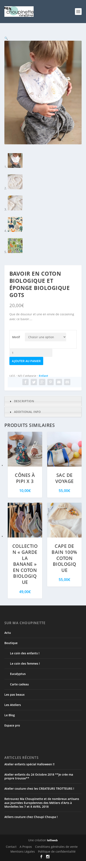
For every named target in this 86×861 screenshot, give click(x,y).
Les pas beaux (14, 695)
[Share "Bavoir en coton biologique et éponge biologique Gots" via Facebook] (25, 382)
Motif (16, 337)
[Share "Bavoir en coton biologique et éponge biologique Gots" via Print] (67, 382)
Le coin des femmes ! (25, 663)
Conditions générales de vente (56, 847)
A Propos (26, 847)
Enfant (43, 376)
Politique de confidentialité (57, 851)
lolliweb (52, 840)
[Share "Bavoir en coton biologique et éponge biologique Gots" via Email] (59, 382)
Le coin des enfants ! (24, 653)
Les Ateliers (12, 705)
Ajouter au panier (26, 361)
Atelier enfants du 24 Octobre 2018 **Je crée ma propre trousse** (38, 776)
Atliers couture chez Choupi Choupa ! (31, 817)
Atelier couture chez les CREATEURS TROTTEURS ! (39, 789)
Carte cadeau (19, 684)
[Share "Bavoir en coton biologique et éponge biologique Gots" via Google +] (42, 382)
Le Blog (9, 715)
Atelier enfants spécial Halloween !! (29, 764)
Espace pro (12, 725)
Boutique (11, 643)
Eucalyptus (18, 674)
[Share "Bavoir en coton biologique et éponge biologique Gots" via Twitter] (34, 382)
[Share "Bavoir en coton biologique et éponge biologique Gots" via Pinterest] (50, 382)
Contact (11, 847)
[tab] (43, 401)
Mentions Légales (22, 851)
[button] (6, 38)
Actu (7, 633)
